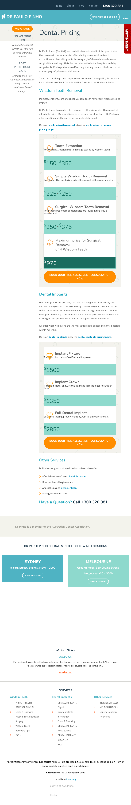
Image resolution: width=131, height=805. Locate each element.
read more (65, 672)
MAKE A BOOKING (33, 575)
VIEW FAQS (22, 29)
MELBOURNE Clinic (109, 707)
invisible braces (77, 476)
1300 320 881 (112, 6)
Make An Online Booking (105, 17)
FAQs (18, 735)
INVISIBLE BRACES (109, 702)
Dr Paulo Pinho (24, 17)
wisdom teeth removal (62, 125)
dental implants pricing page (94, 336)
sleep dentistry (69, 487)
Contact (93, 5)
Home (58, 5)
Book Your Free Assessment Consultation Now (79, 276)
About (70, 5)
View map (71, 779)
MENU (126, 18)
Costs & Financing (24, 711)
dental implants (58, 336)
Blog (81, 5)
